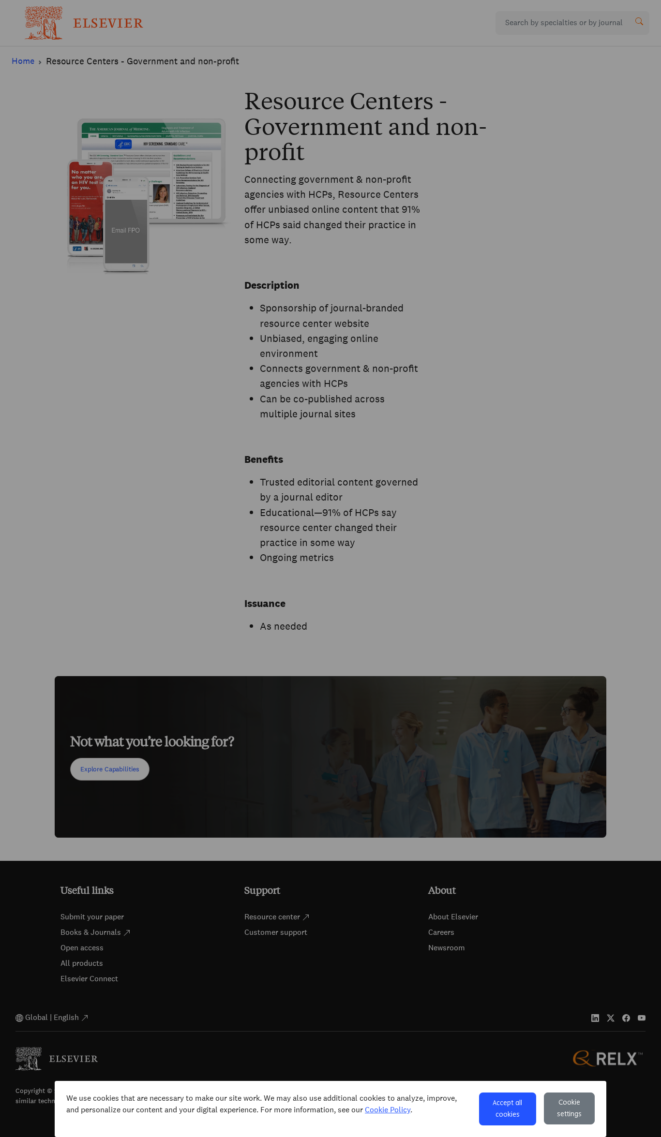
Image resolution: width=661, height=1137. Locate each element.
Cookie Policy (387, 1110)
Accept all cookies (507, 1109)
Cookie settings (569, 1108)
